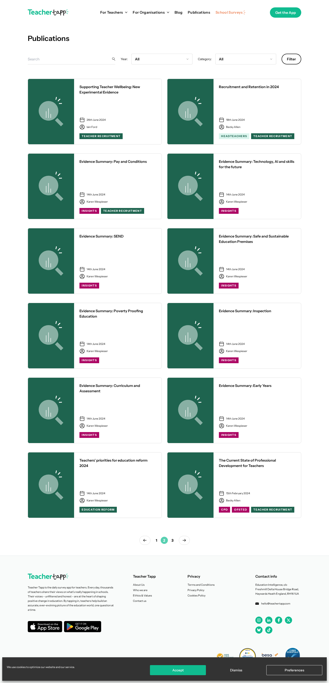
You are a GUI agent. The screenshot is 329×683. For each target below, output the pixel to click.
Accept (178, 670)
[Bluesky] (259, 630)
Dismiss (236, 670)
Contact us (139, 600)
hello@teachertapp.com (275, 603)
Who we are (140, 590)
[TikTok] (268, 630)
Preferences (294, 670)
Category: (205, 59)
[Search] (113, 59)
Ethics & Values (142, 595)
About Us (139, 584)
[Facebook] (278, 620)
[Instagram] (259, 620)
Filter (291, 59)
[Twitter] (288, 620)
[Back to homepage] (48, 12)
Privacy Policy (196, 590)
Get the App (285, 12)
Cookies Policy (196, 595)
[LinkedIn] (268, 620)
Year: (124, 59)
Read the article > (95, 111)
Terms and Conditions (201, 584)
